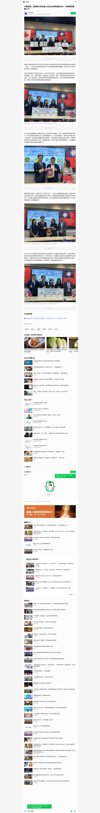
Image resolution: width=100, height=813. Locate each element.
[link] (28, 811)
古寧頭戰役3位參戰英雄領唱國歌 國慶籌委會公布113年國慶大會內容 (46, 318)
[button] (25, 811)
